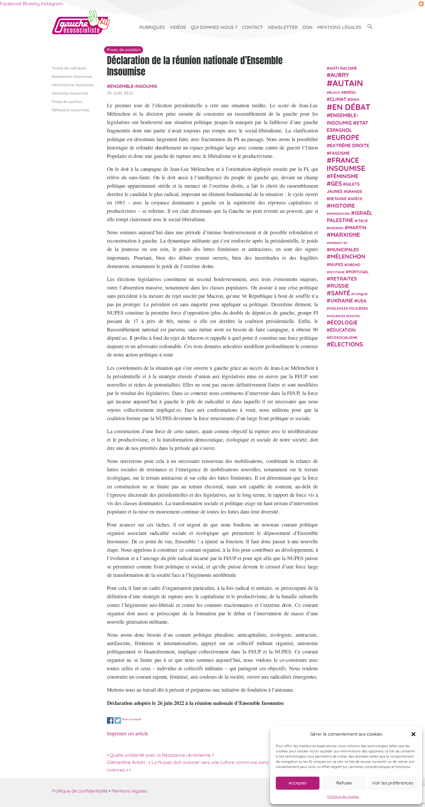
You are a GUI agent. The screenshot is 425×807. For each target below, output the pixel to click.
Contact (252, 27)
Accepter (298, 783)
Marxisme (345, 234)
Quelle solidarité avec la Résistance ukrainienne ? (161, 755)
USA (361, 301)
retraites (343, 279)
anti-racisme (343, 68)
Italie (362, 220)
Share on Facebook (110, 720)
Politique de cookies (343, 796)
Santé (340, 293)
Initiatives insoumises (70, 93)
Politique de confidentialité (80, 791)
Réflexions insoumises (70, 110)
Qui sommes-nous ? (214, 27)
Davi (354, 99)
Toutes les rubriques (69, 68)
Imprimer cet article (127, 733)
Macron (336, 228)
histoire (342, 205)
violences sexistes (344, 316)
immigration (339, 214)
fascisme (340, 153)
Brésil (350, 92)
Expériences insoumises (72, 76)
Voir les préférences (392, 783)
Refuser (344, 783)
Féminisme (344, 176)
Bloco (334, 92)
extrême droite (349, 145)
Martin (357, 227)
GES (336, 183)
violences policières (348, 308)
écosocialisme (343, 337)
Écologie (344, 322)
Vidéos (178, 27)
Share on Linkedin (131, 719)
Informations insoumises (73, 84)
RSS (421, 3)
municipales (344, 249)
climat (338, 99)
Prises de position (67, 101)
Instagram (52, 3)
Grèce (356, 198)
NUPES (336, 264)
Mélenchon (348, 256)
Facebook (11, 3)
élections (347, 344)
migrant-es (338, 243)
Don (307, 27)
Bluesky (31, 3)
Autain (347, 83)
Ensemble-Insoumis (133, 86)
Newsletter (283, 27)
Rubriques (152, 27)
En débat (351, 107)
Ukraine (341, 300)
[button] (413, 734)
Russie (339, 285)
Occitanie (337, 272)
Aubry (339, 74)
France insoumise (346, 164)
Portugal (358, 271)
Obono (354, 264)
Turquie (360, 294)
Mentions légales (339, 27)
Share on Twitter (117, 720)
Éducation (343, 330)
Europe (345, 137)
